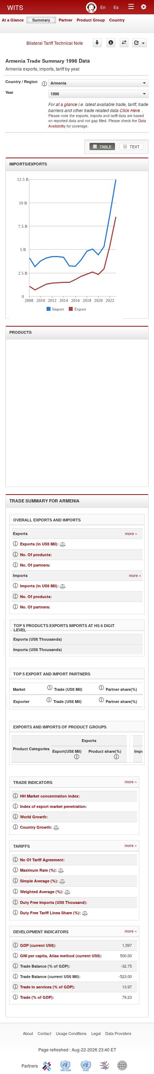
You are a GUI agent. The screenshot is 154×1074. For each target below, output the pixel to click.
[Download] (97, 42)
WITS (15, 7)
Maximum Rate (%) (38, 870)
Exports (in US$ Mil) (38, 543)
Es (116, 7)
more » (131, 533)
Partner (65, 20)
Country (117, 20)
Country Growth (35, 827)
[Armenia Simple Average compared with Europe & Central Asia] (62, 880)
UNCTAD (67, 1065)
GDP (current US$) (37, 945)
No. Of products (35, 554)
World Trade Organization (105, 1065)
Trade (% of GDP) (36, 997)
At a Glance (13, 20)
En (103, 7)
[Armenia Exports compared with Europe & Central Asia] (63, 543)
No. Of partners (34, 565)
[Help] (110, 42)
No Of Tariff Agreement (41, 859)
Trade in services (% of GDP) (47, 986)
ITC (48, 1065)
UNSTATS (86, 1065)
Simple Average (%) (38, 880)
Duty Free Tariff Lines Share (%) (50, 912)
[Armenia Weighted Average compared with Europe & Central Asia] (67, 891)
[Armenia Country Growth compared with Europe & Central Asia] (56, 827)
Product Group (91, 20)
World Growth (33, 816)
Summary (41, 20)
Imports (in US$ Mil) (38, 585)
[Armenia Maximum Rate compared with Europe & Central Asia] (61, 870)
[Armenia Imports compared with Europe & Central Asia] (63, 585)
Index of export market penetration (53, 806)
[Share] (139, 42)
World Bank (124, 1065)
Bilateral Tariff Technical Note (55, 43)
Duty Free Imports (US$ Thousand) (53, 902)
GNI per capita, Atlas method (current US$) (60, 955)
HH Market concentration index (49, 796)
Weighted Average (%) (41, 891)
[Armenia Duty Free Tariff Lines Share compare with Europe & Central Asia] (85, 912)
